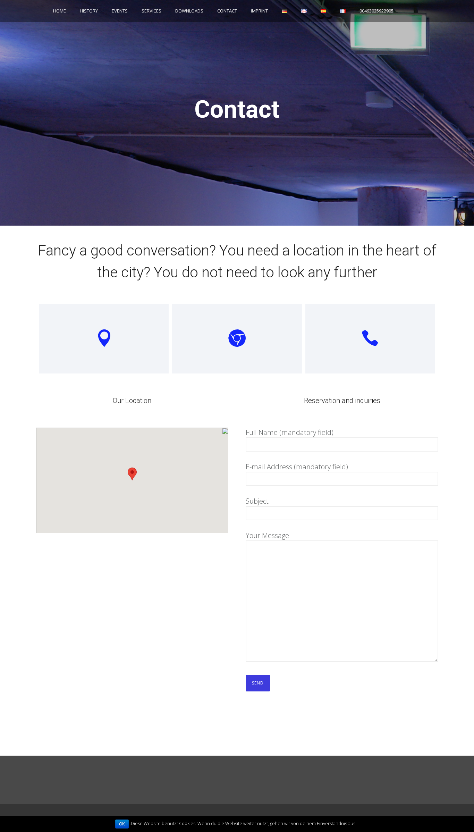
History (89, 11)
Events (120, 11)
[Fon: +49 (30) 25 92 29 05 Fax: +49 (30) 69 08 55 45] (370, 338)
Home (59, 11)
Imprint (259, 11)
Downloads (189, 11)
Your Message (267, 535)
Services (151, 11)
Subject (257, 501)
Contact (227, 11)
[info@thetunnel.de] (237, 338)
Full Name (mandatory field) (289, 432)
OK (122, 824)
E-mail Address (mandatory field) (297, 466)
